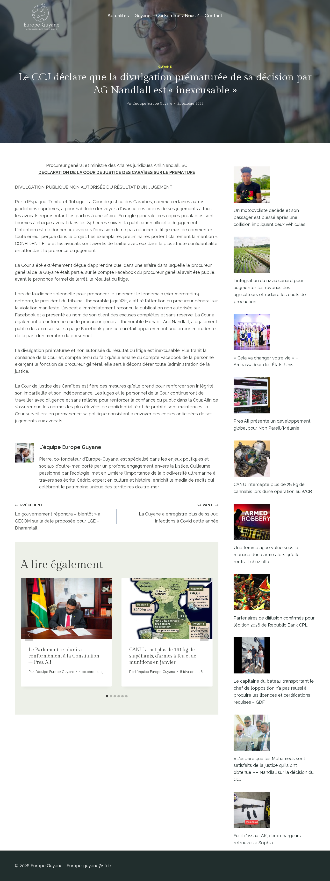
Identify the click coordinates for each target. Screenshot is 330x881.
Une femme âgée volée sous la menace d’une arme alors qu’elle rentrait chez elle (267, 554)
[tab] (107, 696)
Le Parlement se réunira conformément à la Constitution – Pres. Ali (64, 656)
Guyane (143, 16)
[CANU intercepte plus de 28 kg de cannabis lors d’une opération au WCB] (274, 458)
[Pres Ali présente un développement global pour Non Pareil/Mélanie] (274, 395)
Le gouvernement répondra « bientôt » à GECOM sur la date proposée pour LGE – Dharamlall (57, 516)
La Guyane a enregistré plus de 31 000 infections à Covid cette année (178, 513)
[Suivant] (204, 635)
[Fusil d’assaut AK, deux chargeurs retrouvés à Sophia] (274, 810)
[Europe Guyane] (41, 15)
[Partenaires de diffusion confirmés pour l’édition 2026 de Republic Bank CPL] (274, 592)
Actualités (118, 16)
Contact (213, 16)
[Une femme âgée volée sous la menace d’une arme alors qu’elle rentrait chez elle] (274, 522)
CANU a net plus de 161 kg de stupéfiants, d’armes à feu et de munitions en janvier (162, 656)
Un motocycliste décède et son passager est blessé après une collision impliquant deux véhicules (269, 217)
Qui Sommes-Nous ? (177, 16)
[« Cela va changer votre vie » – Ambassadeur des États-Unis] (274, 332)
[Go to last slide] (29, 635)
